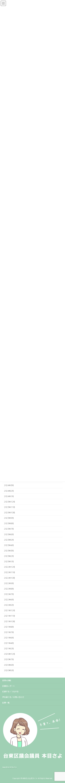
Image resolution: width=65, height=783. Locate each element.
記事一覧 (6, 702)
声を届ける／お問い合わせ (13, 697)
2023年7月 (9, 529)
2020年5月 (9, 670)
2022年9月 (9, 583)
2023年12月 (9, 502)
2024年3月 (9, 485)
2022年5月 (9, 605)
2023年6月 (9, 534)
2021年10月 (9, 621)
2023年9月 (9, 518)
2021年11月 (9, 616)
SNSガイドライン (9, 767)
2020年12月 (9, 654)
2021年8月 (9, 627)
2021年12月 (9, 610)
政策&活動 (6, 680)
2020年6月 (9, 665)
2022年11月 (9, 572)
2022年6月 (9, 599)
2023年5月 (9, 540)
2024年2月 (9, 491)
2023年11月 (9, 507)
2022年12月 (9, 567)
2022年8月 (9, 589)
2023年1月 (9, 561)
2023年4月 (9, 545)
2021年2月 (9, 648)
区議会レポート (8, 686)
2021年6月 (9, 637)
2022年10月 (9, 578)
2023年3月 (9, 550)
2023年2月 (9, 556)
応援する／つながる (10, 691)
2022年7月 (9, 594)
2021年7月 (9, 632)
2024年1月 (9, 496)
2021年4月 (9, 643)
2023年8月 (9, 523)
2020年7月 (9, 659)
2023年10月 (9, 512)
